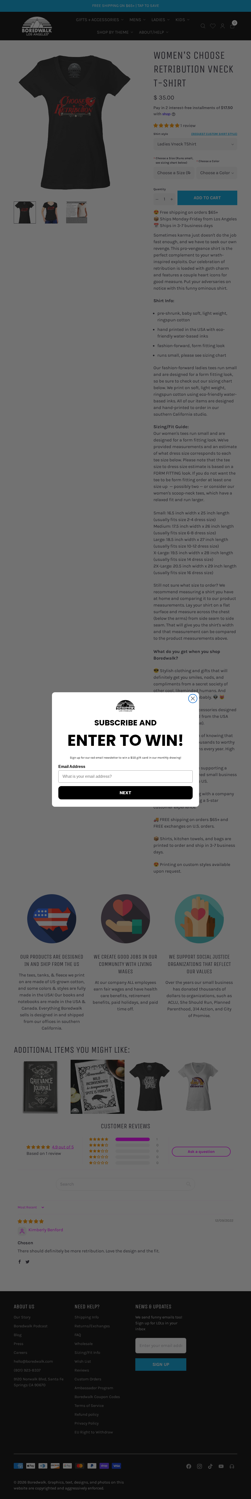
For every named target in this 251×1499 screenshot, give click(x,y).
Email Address (71, 766)
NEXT (125, 793)
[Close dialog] (192, 698)
